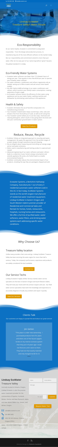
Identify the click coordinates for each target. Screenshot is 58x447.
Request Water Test (43, 406)
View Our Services (13, 296)
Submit (52, 397)
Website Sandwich (35, 444)
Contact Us (29, 269)
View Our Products (29, 126)
